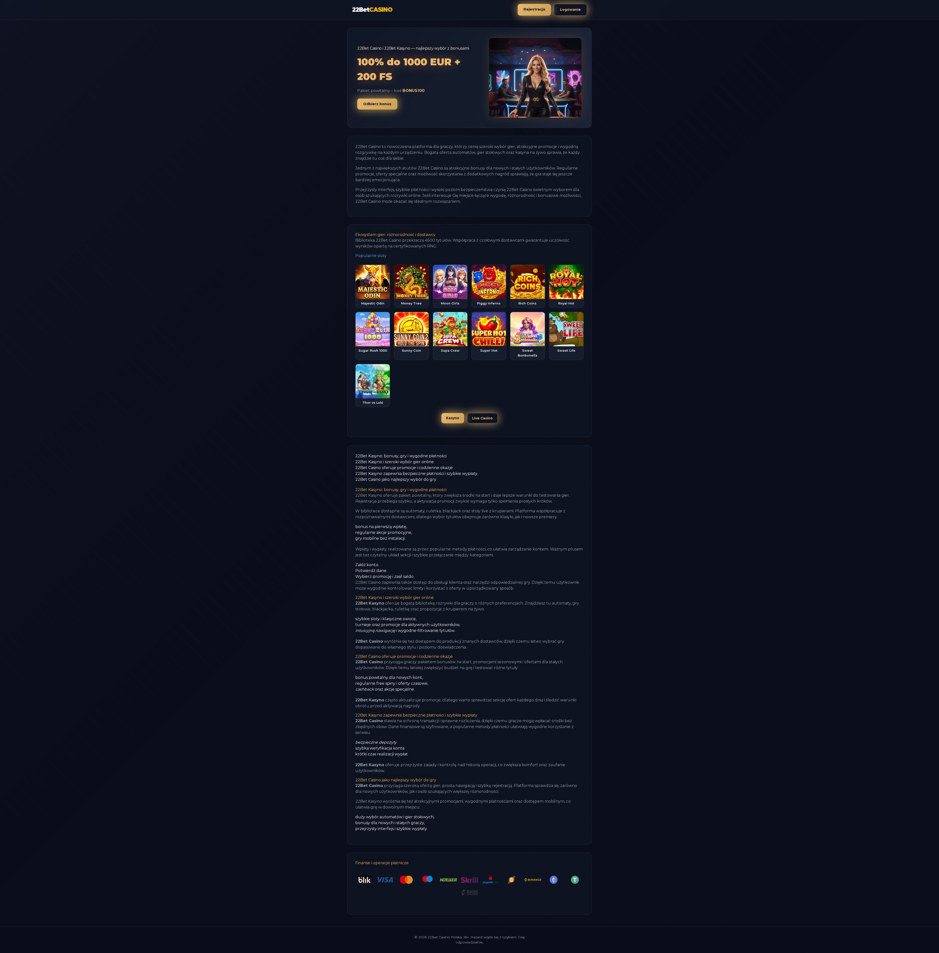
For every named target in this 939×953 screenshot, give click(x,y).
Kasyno (452, 418)
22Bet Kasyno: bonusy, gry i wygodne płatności (401, 456)
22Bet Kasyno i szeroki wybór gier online (394, 462)
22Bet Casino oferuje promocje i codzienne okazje (404, 467)
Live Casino (482, 418)
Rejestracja (534, 9)
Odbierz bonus (377, 104)
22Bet (372, 9)
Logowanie (570, 9)
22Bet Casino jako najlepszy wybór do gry (395, 479)
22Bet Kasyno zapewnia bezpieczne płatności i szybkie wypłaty (416, 473)
